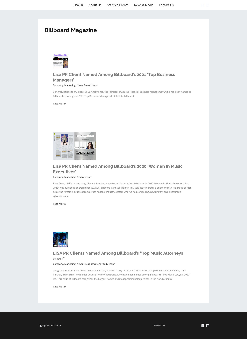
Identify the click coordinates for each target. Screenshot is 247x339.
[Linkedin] (207, 5)
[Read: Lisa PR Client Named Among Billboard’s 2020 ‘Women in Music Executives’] (74, 145)
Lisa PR (78, 5)
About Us (95, 5)
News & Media (143, 5)
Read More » (59, 104)
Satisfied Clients (117, 5)
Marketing (70, 85)
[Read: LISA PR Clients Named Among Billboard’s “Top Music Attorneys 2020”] (60, 239)
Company (58, 85)
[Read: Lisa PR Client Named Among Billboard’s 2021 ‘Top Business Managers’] (60, 60)
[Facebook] (202, 5)
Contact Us (166, 5)
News (80, 85)
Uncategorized (99, 263)
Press (87, 85)
